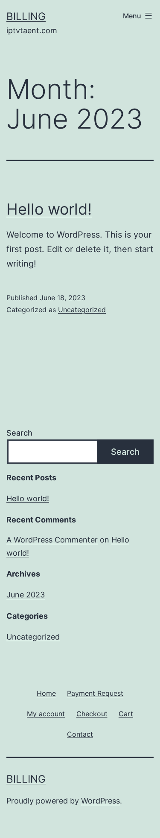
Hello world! (49, 209)
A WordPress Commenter (52, 539)
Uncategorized (82, 309)
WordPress (100, 800)
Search (19, 432)
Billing (26, 16)
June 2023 (25, 594)
